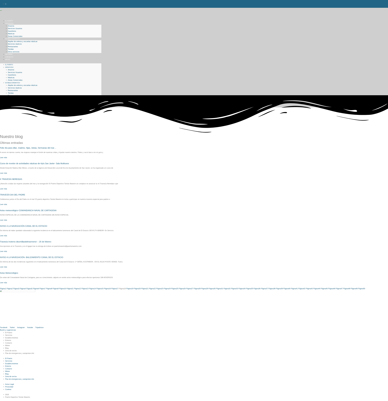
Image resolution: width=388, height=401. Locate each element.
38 (271, 289)
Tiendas (11, 49)
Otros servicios (13, 52)
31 (219, 289)
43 (309, 289)
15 (99, 289)
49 (354, 289)
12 (77, 289)
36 (256, 289)
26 (182, 289)
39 (279, 289)
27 (189, 289)
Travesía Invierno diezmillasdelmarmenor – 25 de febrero (25, 242)
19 (129, 289)
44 (316, 289)
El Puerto (9, 64)
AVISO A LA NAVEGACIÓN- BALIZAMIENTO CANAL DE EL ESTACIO (31, 257)
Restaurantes (13, 47)
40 (286, 289)
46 (331, 289)
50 (361, 289)
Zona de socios (11, 351)
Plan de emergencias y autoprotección (19, 353)
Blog (6, 348)
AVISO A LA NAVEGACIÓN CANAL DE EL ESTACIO (23, 226)
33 (234, 289)
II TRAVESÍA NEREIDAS (11, 179)
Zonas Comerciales (15, 80)
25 (174, 289)
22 (152, 289)
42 (301, 289)
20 (137, 289)
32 (227, 289)
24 (167, 289)
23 (159, 289)
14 (92, 289)
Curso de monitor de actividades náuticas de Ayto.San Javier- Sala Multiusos (34, 163)
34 (241, 289)
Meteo (7, 59)
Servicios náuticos (15, 44)
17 (114, 289)
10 (62, 289)
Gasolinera (12, 31)
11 (70, 289)
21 (144, 289)
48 (346, 289)
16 (107, 289)
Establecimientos (12, 39)
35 (249, 289)
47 (339, 289)
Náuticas (11, 34)
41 (294, 289)
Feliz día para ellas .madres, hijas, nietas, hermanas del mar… (28, 148)
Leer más (3, 157)
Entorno (8, 340)
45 (324, 289)
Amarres (11, 26)
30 (212, 289)
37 (264, 289)
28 (197, 289)
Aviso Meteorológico (9, 273)
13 (84, 289)
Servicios (9, 23)
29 (204, 289)
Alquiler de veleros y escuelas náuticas (22, 41)
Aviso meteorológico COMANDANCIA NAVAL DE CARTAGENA (28, 210)
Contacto (8, 343)
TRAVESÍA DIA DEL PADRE (12, 195)
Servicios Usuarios (15, 28)
